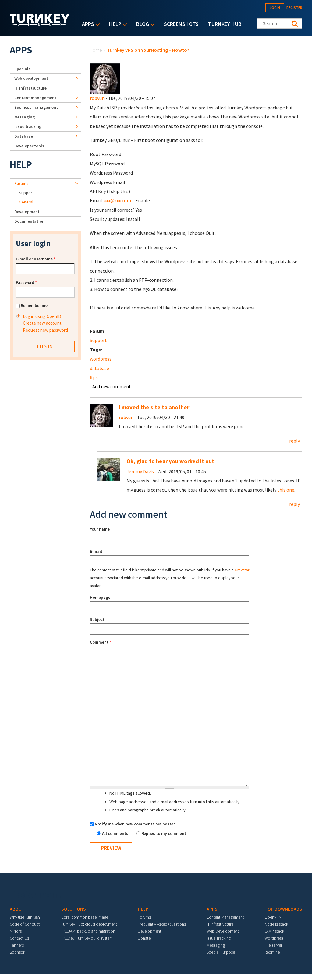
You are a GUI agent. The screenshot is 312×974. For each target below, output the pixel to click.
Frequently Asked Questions (162, 924)
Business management (36, 107)
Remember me (34, 305)
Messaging (24, 117)
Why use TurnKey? (25, 917)
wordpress (101, 359)
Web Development (223, 931)
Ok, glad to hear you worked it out (170, 461)
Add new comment (111, 386)
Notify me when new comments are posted (135, 824)
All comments (115, 833)
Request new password (45, 330)
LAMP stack (274, 931)
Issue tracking (27, 126)
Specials (22, 69)
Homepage (100, 597)
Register (294, 7)
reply (294, 441)
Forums (21, 183)
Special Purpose (221, 952)
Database (23, 136)
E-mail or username (35, 259)
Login (275, 7)
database (99, 368)
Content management (35, 98)
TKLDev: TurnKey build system (87, 938)
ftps (94, 377)
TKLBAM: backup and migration (88, 931)
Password (26, 282)
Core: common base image (84, 917)
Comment (100, 642)
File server (273, 945)
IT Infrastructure (30, 88)
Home (96, 50)
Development (27, 211)
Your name (100, 529)
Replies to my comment (163, 833)
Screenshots (181, 23)
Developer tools (29, 146)
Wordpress (273, 938)
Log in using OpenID (42, 316)
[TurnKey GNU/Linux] (40, 24)
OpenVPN (273, 917)
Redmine (272, 952)
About (17, 909)
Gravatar (242, 570)
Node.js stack (276, 924)
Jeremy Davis (140, 471)
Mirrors (16, 931)
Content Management (225, 917)
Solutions (73, 909)
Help (113, 24)
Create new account (42, 323)
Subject (97, 619)
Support (98, 340)
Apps (86, 24)
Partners (17, 945)
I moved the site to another (154, 407)
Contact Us (19, 938)
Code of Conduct (25, 924)
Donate (144, 938)
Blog (141, 24)
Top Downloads (283, 909)
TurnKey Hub (225, 23)
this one (285, 490)
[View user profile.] (105, 78)
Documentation (29, 221)
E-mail (96, 551)
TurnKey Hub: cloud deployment (89, 924)
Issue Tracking (219, 938)
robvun (97, 98)
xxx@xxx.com (117, 200)
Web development (31, 78)
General (26, 202)
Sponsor (17, 952)
